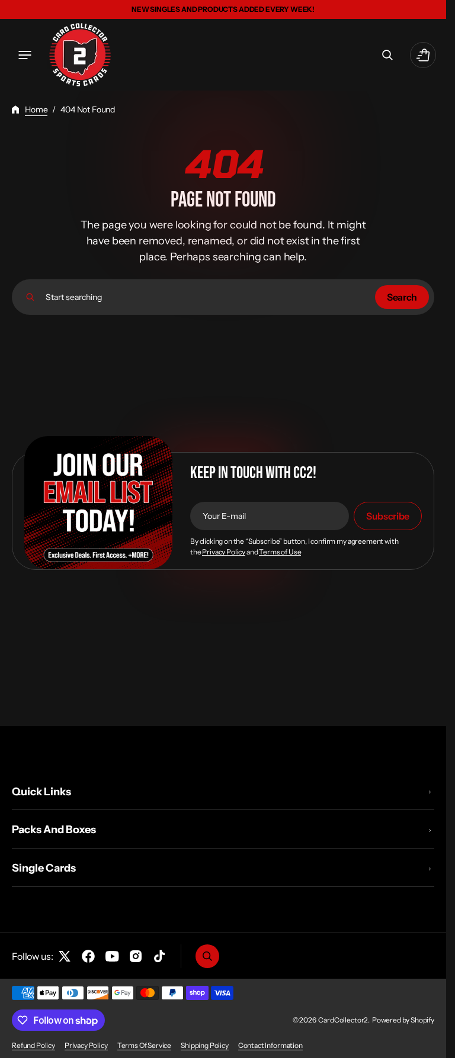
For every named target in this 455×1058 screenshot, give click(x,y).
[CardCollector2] (80, 55)
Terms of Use (280, 552)
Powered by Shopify (403, 1019)
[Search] (30, 297)
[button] (25, 55)
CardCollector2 (343, 1019)
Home (36, 109)
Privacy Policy (223, 552)
